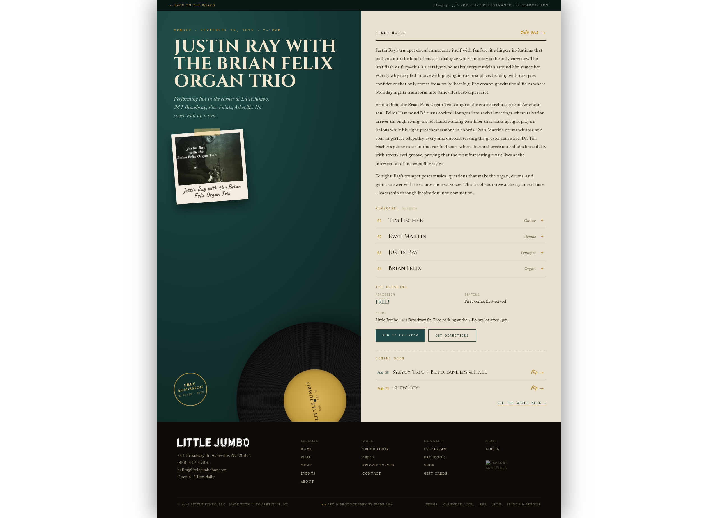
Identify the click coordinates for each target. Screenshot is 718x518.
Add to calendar (400, 335)
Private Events (378, 465)
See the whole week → (521, 403)
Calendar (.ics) (458, 504)
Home (306, 449)
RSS (483, 504)
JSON (496, 504)
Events (308, 473)
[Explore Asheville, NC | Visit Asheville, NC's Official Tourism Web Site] (504, 465)
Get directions (452, 335)
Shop (429, 465)
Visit (306, 457)
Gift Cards (435, 473)
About (307, 481)
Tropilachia (375, 449)
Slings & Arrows (524, 504)
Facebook (434, 457)
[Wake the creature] (323, 504)
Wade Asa (383, 504)
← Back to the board (192, 5)
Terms (432, 504)
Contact (371, 473)
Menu (306, 465)
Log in (493, 449)
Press (368, 457)
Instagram (435, 449)
